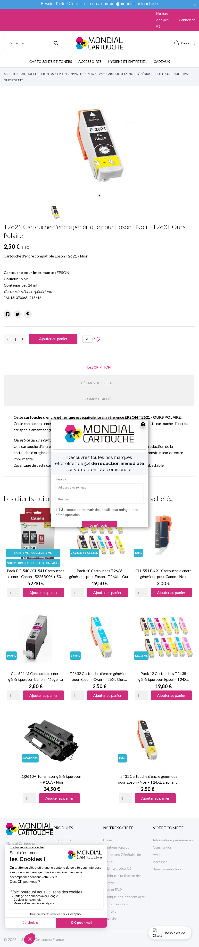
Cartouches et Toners (50, 61)
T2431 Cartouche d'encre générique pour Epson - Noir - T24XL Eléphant (147, 779)
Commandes (162, 847)
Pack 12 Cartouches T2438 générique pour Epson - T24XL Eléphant (163, 676)
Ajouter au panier (53, 338)
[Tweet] (18, 314)
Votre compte (168, 827)
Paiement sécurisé (117, 868)
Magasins (110, 918)
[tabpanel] (100, 146)
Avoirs (157, 854)
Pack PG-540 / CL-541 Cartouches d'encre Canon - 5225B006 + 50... (35, 573)
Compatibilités (99, 399)
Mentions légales (116, 847)
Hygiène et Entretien (127, 61)
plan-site (109, 911)
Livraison (109, 840)
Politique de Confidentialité (124, 897)
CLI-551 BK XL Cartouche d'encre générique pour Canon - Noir (163, 573)
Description (99, 367)
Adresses (160, 862)
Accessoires (90, 61)
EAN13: (9, 298)
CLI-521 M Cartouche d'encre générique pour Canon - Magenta (35, 676)
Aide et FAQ (112, 889)
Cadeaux (162, 61)
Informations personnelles (173, 840)
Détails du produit (99, 383)
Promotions (62, 840)
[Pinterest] (28, 314)
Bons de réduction (167, 869)
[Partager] (7, 314)
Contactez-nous (115, 904)
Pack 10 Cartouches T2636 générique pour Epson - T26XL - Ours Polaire (99, 573)
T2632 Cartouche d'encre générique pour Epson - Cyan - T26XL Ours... (99, 676)
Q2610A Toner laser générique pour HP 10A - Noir (51, 779)
